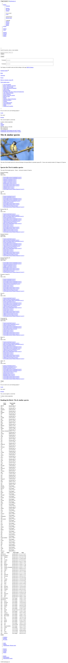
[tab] (34, 70)
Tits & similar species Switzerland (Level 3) (12, 178)
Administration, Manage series (9, 645)
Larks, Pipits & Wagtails (8, 92)
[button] (5, 82)
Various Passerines (7, 103)
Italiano (7, 25)
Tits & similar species (7, 102)
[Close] (1, 397)
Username (4, 60)
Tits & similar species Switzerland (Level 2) (12, 177)
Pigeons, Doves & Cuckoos (9, 95)
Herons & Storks (6, 90)
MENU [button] (4, 4)
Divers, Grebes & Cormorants (9, 85)
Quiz (2, 123)
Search (2, 53)
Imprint (4, 656)
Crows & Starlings (7, 84)
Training (2, 124)
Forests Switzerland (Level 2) (9, 196)
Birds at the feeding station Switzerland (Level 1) (13, 216)
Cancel (2, 56)
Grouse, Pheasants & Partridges (9, 88)
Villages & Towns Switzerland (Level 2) (11, 200)
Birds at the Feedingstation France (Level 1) (12, 223)
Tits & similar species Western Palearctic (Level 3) (13, 189)
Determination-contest (7, 658)
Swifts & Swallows (7, 100)
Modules (7, 8)
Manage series (9, 18)
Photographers (6, 657)
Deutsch (7, 21)
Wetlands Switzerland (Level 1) (9, 179)
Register (2, 117)
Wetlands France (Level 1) (8, 186)
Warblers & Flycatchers (8, 106)
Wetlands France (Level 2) (8, 188)
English (7, 24)
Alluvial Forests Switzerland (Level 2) (11, 215)
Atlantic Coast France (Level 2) (9, 182)
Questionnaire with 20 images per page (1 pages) (11, 131)
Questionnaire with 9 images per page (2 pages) (10, 130)
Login (7, 14)
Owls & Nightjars (7, 94)
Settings (7, 10)
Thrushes (5, 101)
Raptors (4, 97)
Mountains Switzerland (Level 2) (10, 366)
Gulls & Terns (6, 89)
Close (2, 381)
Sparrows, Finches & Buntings (9, 98)
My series (8, 9)
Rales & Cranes (6, 96)
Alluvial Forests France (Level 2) (10, 222)
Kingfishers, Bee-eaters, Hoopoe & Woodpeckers (13, 91)
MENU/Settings (30, 67)
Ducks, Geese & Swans (8, 86)
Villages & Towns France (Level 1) (10, 229)
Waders (4, 104)
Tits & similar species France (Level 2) (11, 184)
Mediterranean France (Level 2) (9, 183)
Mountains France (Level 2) (9, 375)
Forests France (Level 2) (8, 202)
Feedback (8, 6)
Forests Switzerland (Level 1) (9, 197)
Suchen (4, 26)
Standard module (4, 70)
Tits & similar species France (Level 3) (11, 185)
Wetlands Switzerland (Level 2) (9, 180)
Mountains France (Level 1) (9, 374)
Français (7, 22)
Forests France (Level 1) (8, 224)
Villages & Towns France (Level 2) (10, 205)
